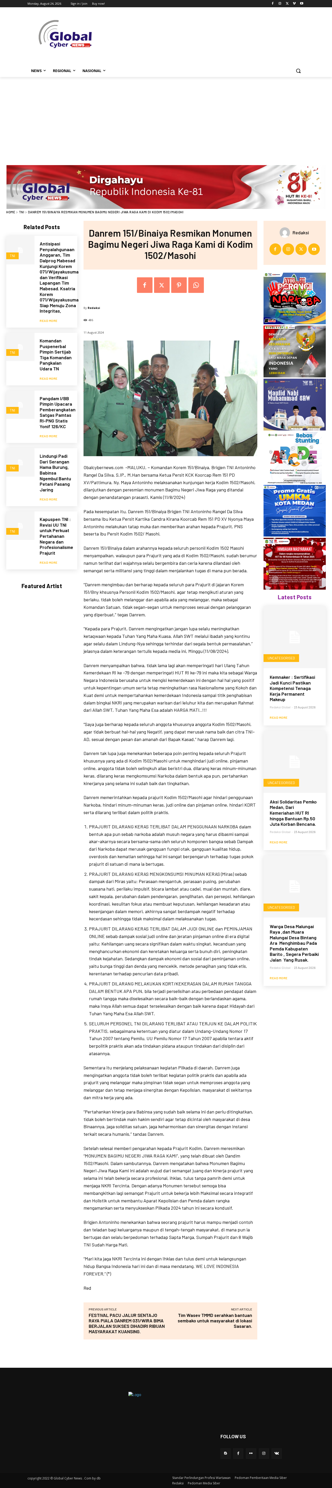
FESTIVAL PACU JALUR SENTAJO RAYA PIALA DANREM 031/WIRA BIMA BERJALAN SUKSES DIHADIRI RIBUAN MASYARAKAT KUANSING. (127, 1323)
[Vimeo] (294, 4)
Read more (49, 320)
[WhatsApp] (196, 285)
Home (10, 212)
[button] (298, 71)
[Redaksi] (286, 232)
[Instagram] (280, 4)
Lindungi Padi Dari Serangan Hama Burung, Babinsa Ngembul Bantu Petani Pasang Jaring (55, 472)
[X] (287, 4)
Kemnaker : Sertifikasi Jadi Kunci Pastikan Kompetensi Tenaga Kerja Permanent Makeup (292, 688)
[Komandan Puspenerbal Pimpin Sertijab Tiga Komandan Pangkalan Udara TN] (20, 347)
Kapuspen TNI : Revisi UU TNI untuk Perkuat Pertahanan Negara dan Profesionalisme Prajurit (56, 536)
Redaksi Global (280, 707)
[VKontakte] (277, 1453)
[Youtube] (302, 4)
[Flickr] (251, 1453)
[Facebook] (273, 4)
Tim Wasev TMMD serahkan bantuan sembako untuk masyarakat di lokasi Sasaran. (215, 1320)
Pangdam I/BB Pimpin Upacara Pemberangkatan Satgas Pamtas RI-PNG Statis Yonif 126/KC (57, 412)
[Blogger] (225, 1453)
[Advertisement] (166, 116)
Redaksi (94, 308)
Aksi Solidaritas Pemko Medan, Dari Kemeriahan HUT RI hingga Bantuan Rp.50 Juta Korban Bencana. (293, 813)
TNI (21, 212)
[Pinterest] (179, 285)
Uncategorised (281, 658)
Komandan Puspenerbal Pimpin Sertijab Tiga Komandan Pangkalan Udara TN (56, 354)
